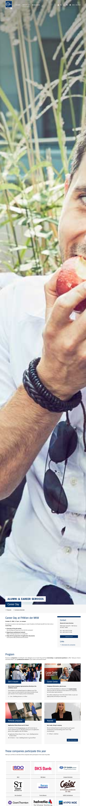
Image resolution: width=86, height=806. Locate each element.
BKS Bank (43, 777)
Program (9, 610)
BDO (18, 777)
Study (17, 5)
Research (36, 5)
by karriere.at (21, 728)
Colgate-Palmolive (67, 777)
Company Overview (19, 610)
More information (72, 740)
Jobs (73, 5)
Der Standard (18, 795)
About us (26, 5)
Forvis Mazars (43, 795)
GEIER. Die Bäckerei (68, 795)
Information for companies (68, 644)
